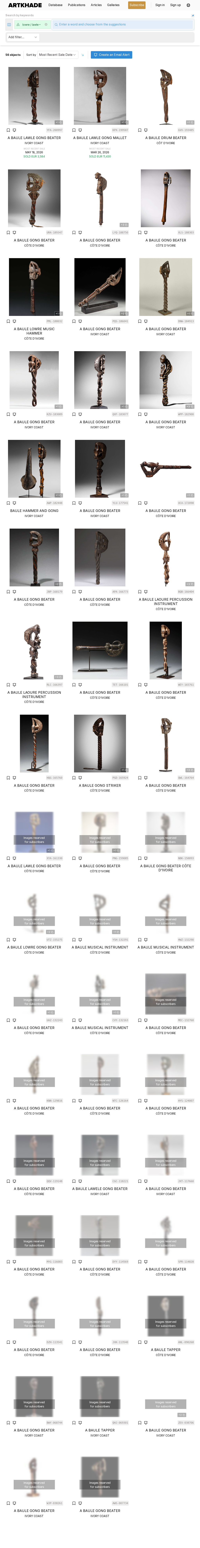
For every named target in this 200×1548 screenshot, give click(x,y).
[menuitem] (26, 5)
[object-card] (34, 112)
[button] (188, 5)
